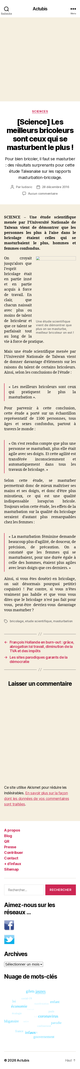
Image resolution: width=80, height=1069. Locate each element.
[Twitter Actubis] (40, 939)
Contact (11, 858)
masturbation (63, 621)
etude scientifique (38, 621)
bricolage (17, 621)
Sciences (40, 111)
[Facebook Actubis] (40, 925)
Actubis (40, 9)
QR (6, 841)
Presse (10, 847)
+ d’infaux (12, 864)
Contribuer (13, 852)
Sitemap (11, 869)
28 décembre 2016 (55, 187)
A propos (12, 830)
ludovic (27, 187)
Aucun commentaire (43, 193)
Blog (8, 836)
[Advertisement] (40, 59)
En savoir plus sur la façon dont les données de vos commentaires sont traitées (36, 798)
